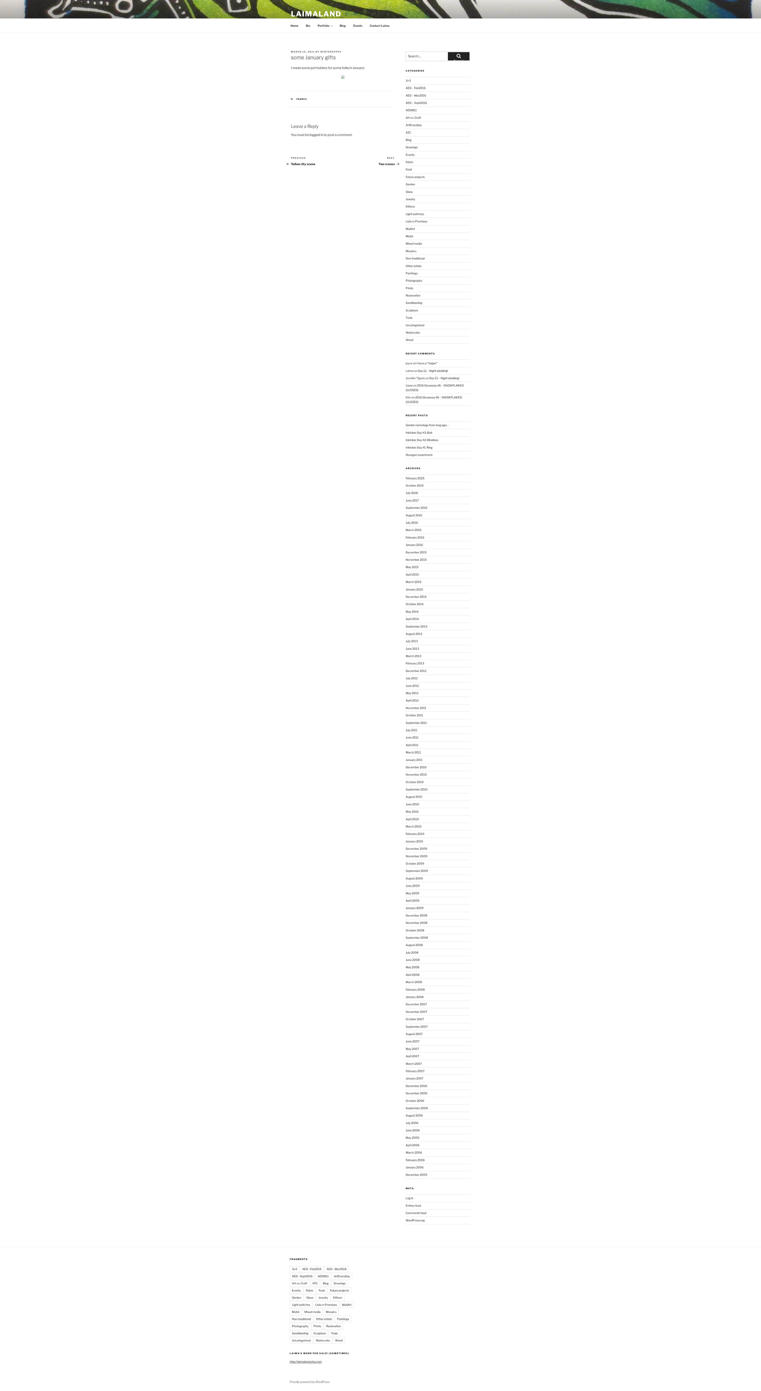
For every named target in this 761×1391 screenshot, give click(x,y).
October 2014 (415, 604)
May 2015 (412, 567)
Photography (414, 280)
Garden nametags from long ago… (427, 425)
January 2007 (414, 1078)
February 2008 (415, 989)
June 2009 (413, 885)
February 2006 (415, 1160)
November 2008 (416, 922)
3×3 (408, 80)
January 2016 (414, 544)
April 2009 (412, 900)
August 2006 (414, 1115)
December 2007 (416, 1004)
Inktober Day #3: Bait (419, 432)
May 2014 (412, 611)
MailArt (410, 229)
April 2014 (412, 619)
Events (357, 25)
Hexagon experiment (419, 454)
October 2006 (415, 1100)
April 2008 (412, 974)
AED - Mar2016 (336, 1269)
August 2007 (414, 1034)
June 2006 (413, 1130)
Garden (410, 184)
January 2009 (415, 908)
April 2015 (412, 574)
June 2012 (412, 685)
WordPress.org (415, 1220)
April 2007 (412, 1056)
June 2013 (412, 648)
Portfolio (323, 25)
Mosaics (411, 251)
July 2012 (412, 678)
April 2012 (412, 700)
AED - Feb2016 (311, 1269)
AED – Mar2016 (416, 95)
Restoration (413, 295)
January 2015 (414, 589)
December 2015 (416, 552)
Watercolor (413, 332)
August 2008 (414, 945)
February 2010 (415, 833)
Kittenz (410, 206)
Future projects (415, 177)
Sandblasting (414, 302)
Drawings (412, 147)
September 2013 (416, 626)
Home (294, 25)
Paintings (412, 273)
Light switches (415, 214)
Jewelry (410, 199)
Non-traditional (415, 258)
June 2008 (413, 959)
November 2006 (416, 1093)
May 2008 (412, 967)
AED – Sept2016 (416, 102)
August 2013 (414, 633)
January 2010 (414, 841)
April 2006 (412, 1145)
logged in (316, 135)
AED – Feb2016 (415, 88)
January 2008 (415, 997)
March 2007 (414, 1063)
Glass (409, 191)
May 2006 (412, 1137)
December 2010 (416, 767)
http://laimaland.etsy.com (306, 1361)
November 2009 (416, 856)
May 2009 (412, 893)
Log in (409, 1198)
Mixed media (414, 243)
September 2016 (416, 507)
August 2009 (414, 878)
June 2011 (412, 737)
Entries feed (413, 1205)
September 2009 (417, 870)
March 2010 (414, 826)
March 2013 (413, 656)
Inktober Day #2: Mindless (422, 440)
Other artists (414, 266)
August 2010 (414, 796)
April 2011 (412, 745)
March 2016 (413, 530)
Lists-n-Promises (416, 221)
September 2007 (417, 1026)
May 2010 (412, 811)
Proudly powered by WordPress (310, 1381)
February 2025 (415, 478)
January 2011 (414, 760)
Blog (343, 25)
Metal (409, 236)
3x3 (294, 1269)
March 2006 (414, 1152)
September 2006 (417, 1108)
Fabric (301, 99)
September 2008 (417, 937)
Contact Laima (379, 25)
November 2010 (416, 774)
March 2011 (413, 752)
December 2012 (416, 671)
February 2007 (415, 1071)
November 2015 (416, 559)
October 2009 (415, 863)
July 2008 (412, 952)
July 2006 (412, 1123)
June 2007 (412, 1041)
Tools (409, 317)
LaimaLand (316, 14)
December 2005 (416, 1174)
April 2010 (412, 819)
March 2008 (414, 982)
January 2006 (415, 1167)
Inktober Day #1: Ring (419, 447)
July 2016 (412, 522)
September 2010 (416, 789)
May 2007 (412, 1048)
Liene (409, 385)
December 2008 (416, 915)
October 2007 (415, 1019)
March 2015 (413, 582)
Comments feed (416, 1213)
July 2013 (412, 641)
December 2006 (416, 1086)
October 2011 (414, 715)
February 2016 (415, 537)
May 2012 (412, 693)
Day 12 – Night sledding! (433, 370)
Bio (308, 25)
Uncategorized (415, 325)
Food (409, 169)
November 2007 (416, 1011)
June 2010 (412, 804)
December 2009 (416, 848)
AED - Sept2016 (302, 1276)
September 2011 (416, 722)
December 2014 (416, 596)
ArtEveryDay (414, 125)
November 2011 (416, 708)
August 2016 (414, 515)
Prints (409, 288)
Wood (409, 340)
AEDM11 (411, 110)
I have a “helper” (427, 363)
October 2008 (415, 930)
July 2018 (412, 493)
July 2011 (411, 730)
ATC (408, 132)
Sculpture (412, 310)
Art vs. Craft (413, 117)
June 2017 (412, 500)
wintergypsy (330, 51)
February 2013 (415, 663)
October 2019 (415, 485)
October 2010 (415, 782)
